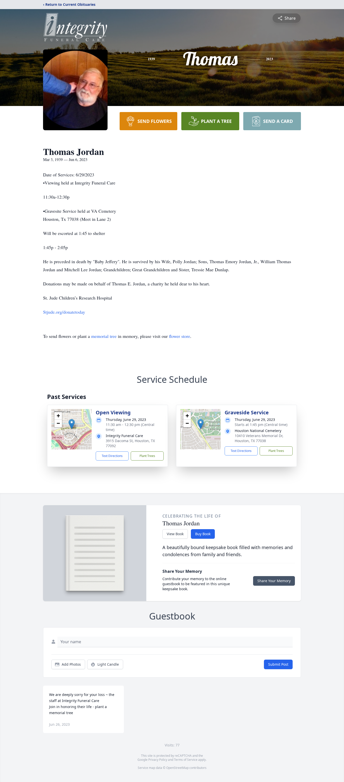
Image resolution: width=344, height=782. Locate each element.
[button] (71, 424)
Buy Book (203, 533)
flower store (179, 336)
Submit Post (278, 664)
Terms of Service (185, 760)
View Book (175, 533)
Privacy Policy (157, 760)
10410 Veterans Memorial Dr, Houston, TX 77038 (259, 438)
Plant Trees (147, 456)
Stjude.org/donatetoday (64, 312)
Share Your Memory (274, 580)
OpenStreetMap (177, 768)
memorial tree (104, 336)
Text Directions (112, 456)
